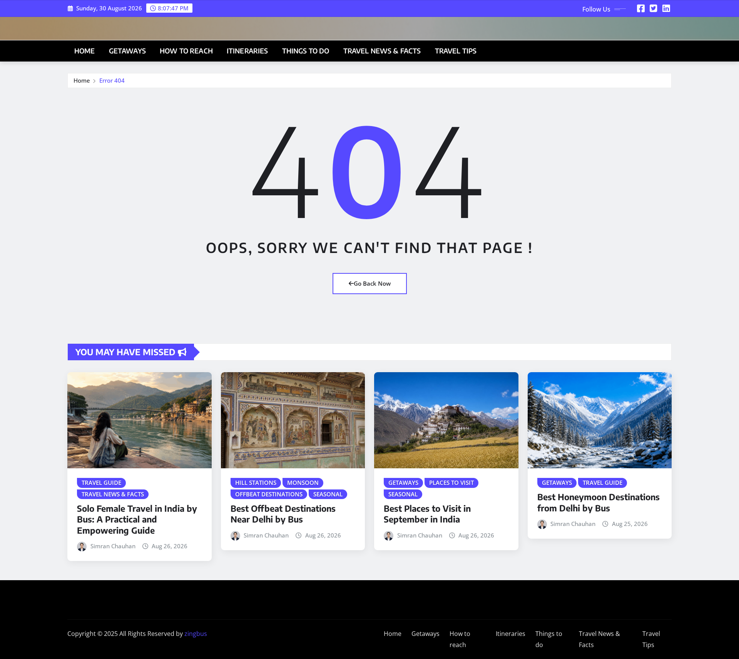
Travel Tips (456, 51)
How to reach (186, 51)
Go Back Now (372, 283)
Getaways (127, 51)
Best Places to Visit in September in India (427, 514)
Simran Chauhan (112, 546)
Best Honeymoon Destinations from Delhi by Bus (598, 502)
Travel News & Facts (382, 51)
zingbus (195, 633)
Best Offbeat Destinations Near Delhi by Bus (283, 514)
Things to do (305, 51)
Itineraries (247, 51)
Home (84, 51)
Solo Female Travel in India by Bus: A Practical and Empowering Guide (137, 519)
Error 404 (112, 80)
